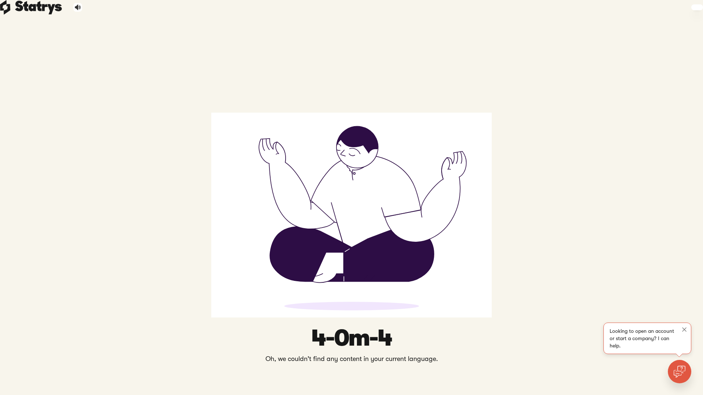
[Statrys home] (5, 7)
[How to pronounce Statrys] (77, 7)
